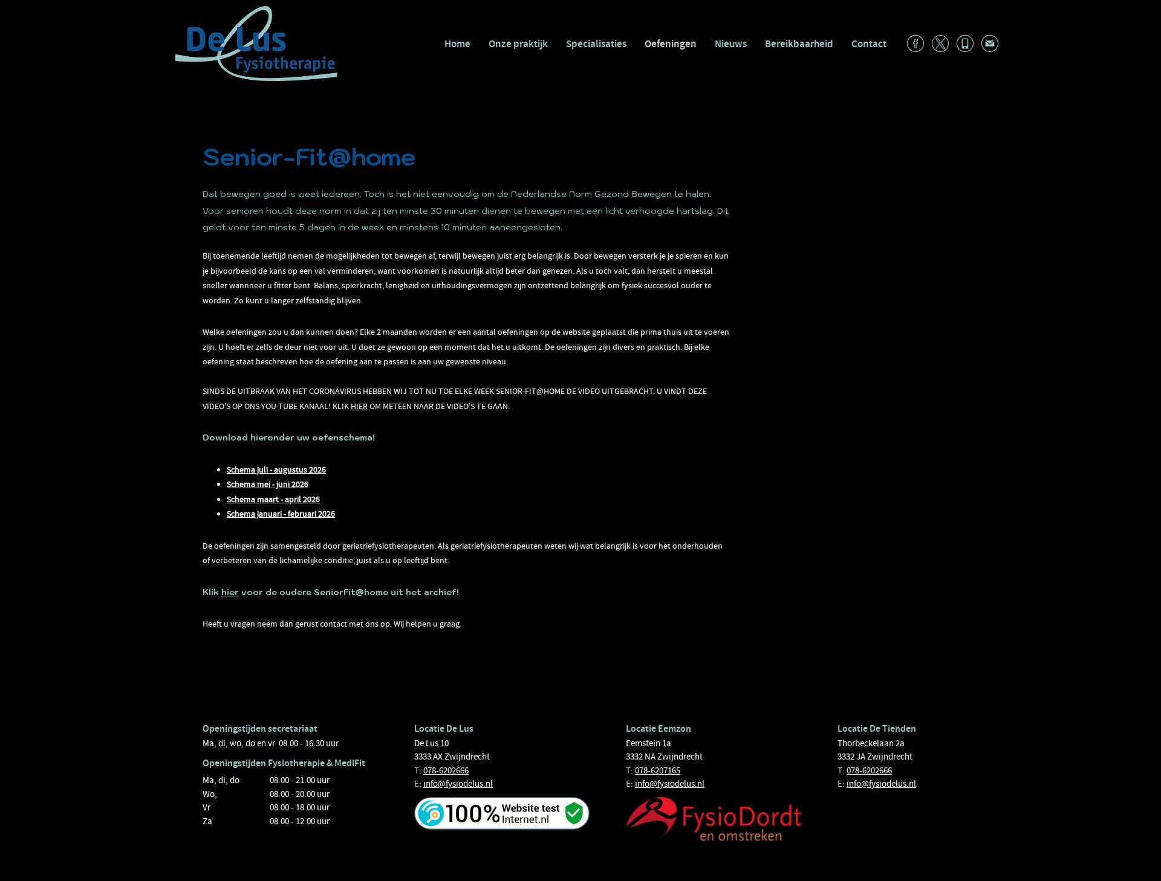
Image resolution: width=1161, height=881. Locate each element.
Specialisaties (596, 44)
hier (230, 592)
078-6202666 (446, 770)
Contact (868, 44)
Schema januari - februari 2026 (281, 513)
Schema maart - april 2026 (273, 499)
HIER (359, 406)
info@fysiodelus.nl (458, 784)
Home (457, 44)
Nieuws (731, 44)
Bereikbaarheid (799, 44)
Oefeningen (671, 44)
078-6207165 (657, 770)
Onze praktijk (518, 44)
